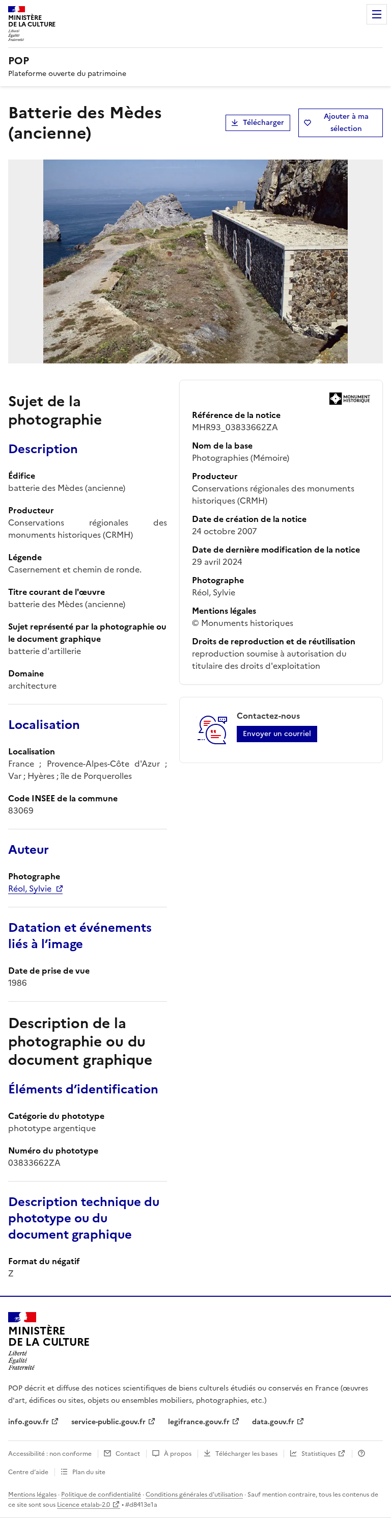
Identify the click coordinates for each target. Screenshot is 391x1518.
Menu (377, 14)
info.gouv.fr (28, 1422)
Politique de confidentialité (101, 1494)
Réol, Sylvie (29, 888)
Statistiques (318, 1453)
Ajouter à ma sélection (346, 122)
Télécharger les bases (246, 1453)
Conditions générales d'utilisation (194, 1494)
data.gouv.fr (273, 1422)
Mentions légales (32, 1494)
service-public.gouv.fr (108, 1422)
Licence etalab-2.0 (83, 1504)
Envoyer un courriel (277, 733)
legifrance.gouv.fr (199, 1422)
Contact (128, 1453)
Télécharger (263, 122)
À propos (177, 1453)
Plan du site (88, 1472)
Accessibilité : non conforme (50, 1453)
